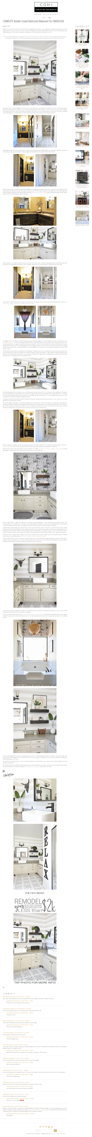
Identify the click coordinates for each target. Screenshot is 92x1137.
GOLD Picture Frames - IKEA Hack (82, 146)
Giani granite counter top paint (38, 192)
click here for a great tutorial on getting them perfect (33, 536)
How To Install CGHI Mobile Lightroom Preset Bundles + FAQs (82, 108)
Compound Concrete (8, 342)
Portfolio (43, 18)
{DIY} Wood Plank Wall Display (82, 225)
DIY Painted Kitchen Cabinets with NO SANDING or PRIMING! (82, 206)
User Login (62, 1133)
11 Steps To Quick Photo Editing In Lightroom (82, 165)
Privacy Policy (55, 1133)
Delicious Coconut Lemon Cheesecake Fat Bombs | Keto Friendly (82, 87)
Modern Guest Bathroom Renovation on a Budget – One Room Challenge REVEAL (82, 186)
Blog (50, 18)
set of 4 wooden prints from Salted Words (33, 614)
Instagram (55, 399)
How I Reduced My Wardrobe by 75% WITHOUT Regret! (82, 44)
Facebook (62, 399)
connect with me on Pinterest (32, 766)
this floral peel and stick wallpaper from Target (50, 448)
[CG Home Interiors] (46, 8)
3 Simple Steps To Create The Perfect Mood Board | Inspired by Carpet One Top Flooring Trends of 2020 (82, 65)
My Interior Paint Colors (82, 128)
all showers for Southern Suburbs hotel (38, 1109)
